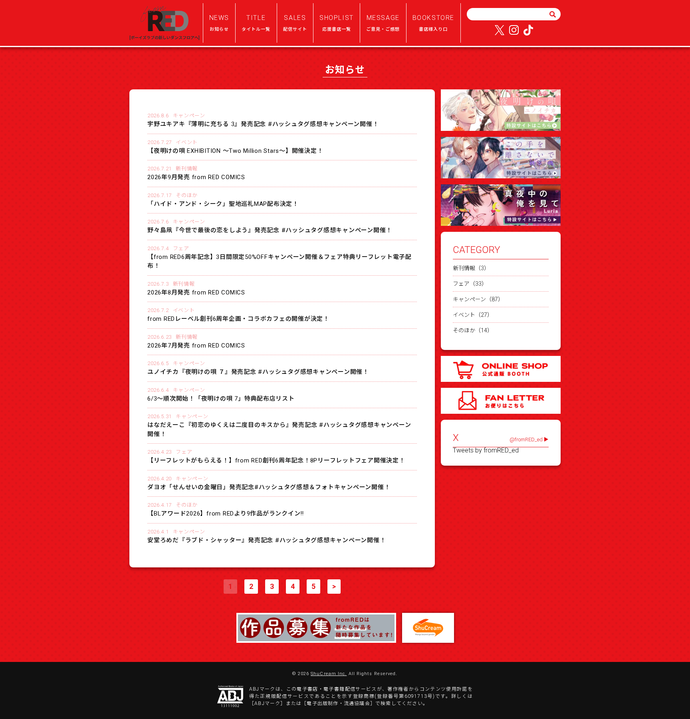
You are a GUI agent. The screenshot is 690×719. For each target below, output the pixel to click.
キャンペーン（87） (478, 299)
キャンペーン (189, 115)
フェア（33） (470, 283)
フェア (181, 248)
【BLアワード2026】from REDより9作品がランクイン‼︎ (225, 513)
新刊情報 (187, 168)
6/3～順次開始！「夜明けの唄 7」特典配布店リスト (221, 398)
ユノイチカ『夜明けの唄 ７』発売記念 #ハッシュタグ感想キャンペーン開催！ (258, 371)
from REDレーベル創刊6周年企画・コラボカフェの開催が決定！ (238, 318)
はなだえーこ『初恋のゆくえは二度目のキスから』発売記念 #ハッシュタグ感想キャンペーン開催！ (279, 429)
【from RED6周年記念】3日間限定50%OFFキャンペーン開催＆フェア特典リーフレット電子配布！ (279, 261)
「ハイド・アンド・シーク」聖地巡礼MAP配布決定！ (223, 203)
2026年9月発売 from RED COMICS (196, 177)
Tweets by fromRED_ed (486, 450)
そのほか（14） (473, 330)
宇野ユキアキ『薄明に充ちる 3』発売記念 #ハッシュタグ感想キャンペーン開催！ (263, 124)
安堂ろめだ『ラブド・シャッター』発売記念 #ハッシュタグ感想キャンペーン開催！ (266, 540)
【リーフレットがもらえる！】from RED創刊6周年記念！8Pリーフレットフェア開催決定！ (276, 460)
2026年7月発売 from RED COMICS (196, 345)
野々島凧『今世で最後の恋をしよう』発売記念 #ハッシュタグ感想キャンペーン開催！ (269, 230)
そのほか (187, 195)
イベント (187, 142)
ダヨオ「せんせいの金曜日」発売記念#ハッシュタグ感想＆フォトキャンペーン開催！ (268, 487)
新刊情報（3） (471, 268)
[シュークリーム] (428, 628)
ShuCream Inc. (329, 674)
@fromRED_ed (526, 439)
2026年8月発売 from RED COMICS (196, 292)
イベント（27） (473, 315)
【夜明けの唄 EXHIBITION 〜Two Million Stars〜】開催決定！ (235, 150)
